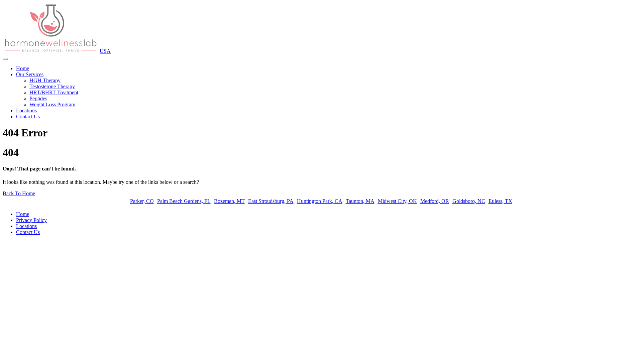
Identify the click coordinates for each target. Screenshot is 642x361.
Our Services (29, 74)
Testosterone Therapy (52, 86)
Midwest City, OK (397, 201)
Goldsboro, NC (468, 201)
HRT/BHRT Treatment (53, 92)
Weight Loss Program (52, 104)
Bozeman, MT (229, 201)
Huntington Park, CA (319, 201)
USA (105, 51)
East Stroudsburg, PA (271, 201)
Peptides (38, 98)
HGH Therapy (45, 80)
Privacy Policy (31, 220)
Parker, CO (142, 201)
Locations (26, 110)
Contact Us (28, 116)
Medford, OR (434, 201)
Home (22, 68)
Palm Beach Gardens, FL (184, 201)
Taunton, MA (360, 201)
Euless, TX (500, 201)
